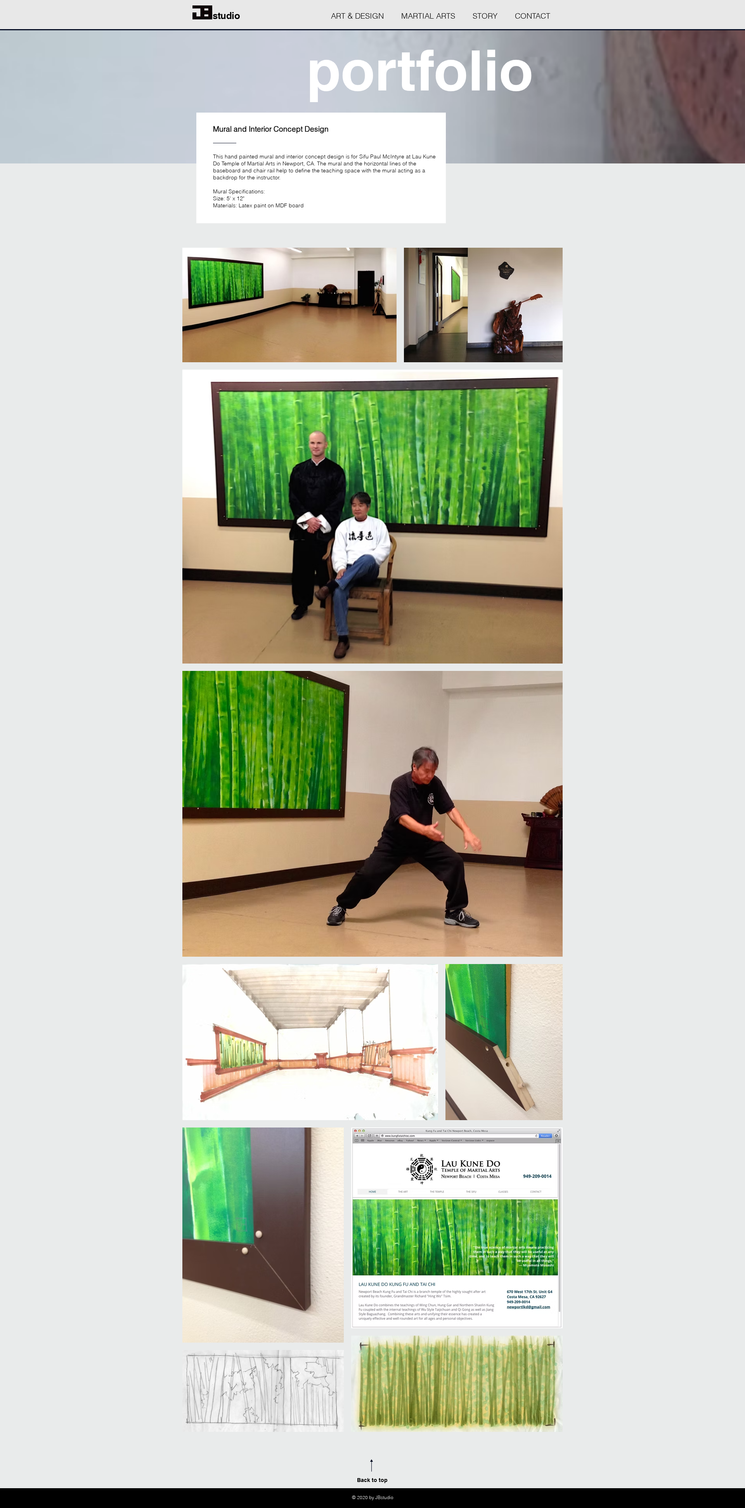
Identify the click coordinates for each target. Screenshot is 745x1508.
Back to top (372, 1480)
